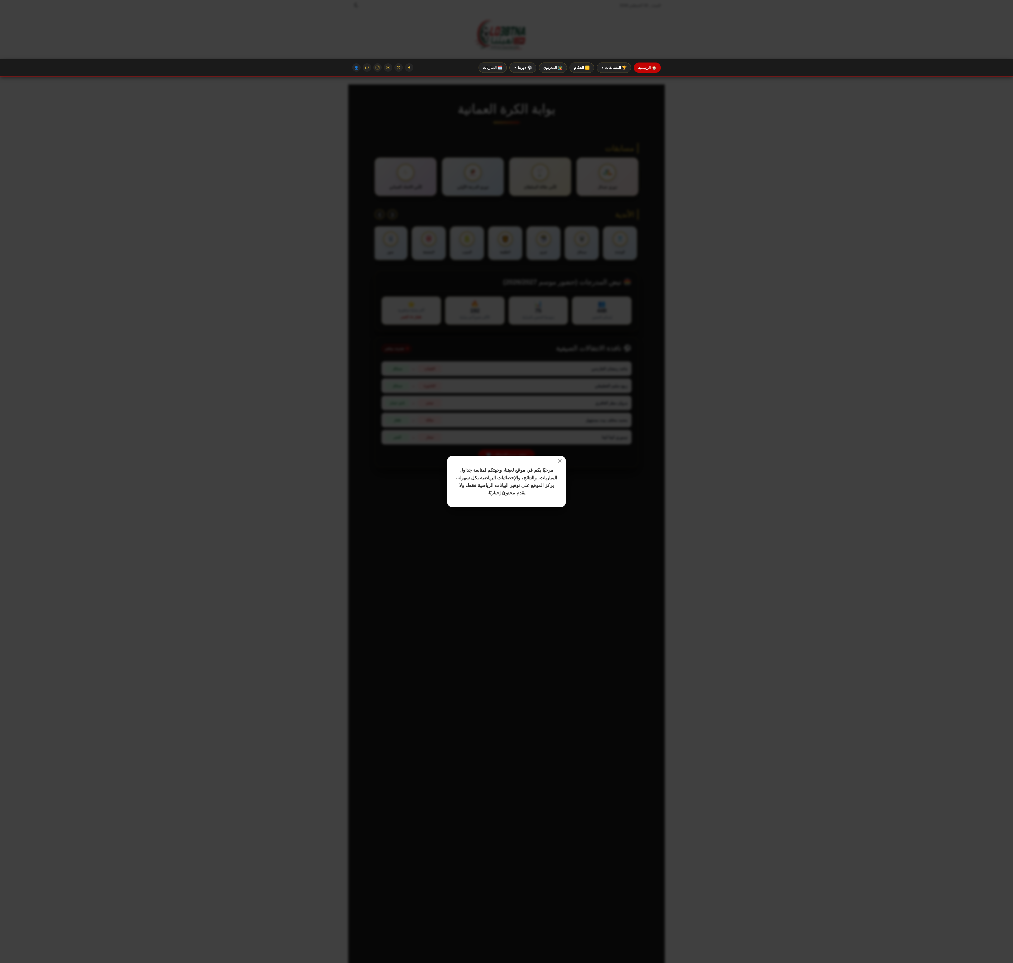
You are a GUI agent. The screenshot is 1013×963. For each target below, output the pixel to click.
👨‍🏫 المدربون (552, 67)
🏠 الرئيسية (647, 67)
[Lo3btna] (506, 35)
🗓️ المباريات (492, 67)
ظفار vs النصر (411, 317)
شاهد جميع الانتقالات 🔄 (506, 455)
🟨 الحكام (582, 67)
